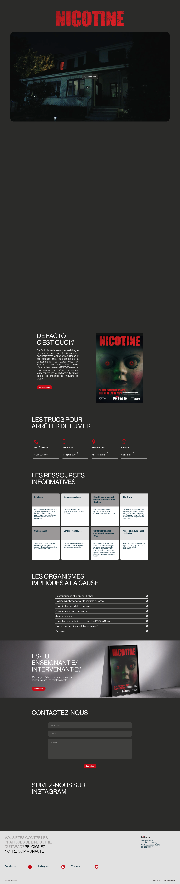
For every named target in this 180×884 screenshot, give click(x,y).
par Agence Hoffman (11, 880)
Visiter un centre (98, 455)
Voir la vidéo (91, 77)
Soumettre (90, 766)
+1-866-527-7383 (41, 455)
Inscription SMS (69, 455)
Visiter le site (126, 455)
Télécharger (38, 689)
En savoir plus (44, 387)
